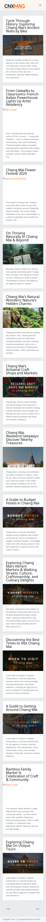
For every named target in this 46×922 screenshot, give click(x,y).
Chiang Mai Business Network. (30, 919)
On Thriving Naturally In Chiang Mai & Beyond (22, 236)
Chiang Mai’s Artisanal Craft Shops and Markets (21, 369)
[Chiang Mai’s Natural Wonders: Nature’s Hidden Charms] (23, 317)
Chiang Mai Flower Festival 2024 (21, 172)
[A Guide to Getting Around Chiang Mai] (23, 724)
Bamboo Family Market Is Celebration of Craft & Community (22, 774)
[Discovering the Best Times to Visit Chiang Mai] (23, 660)
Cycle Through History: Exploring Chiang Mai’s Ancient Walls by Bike (23, 25)
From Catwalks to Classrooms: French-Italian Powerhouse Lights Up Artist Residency (22, 97)
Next (37, 909)
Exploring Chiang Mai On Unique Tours (20, 845)
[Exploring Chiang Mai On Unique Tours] (23, 863)
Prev (8, 909)
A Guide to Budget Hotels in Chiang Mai (22, 501)
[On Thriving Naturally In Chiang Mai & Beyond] (23, 254)
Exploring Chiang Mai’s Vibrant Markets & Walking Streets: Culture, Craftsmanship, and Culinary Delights (22, 571)
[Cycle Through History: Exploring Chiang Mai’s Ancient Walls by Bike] (23, 45)
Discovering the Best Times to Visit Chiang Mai (23, 643)
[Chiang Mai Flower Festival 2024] (23, 187)
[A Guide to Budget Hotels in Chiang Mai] (23, 517)
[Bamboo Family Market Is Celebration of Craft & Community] (23, 793)
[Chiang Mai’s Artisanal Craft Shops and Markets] (23, 387)
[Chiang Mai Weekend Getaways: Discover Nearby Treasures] (23, 457)
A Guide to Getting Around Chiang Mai (21, 708)
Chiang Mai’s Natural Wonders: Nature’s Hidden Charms (23, 300)
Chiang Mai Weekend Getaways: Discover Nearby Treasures (22, 437)
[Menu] (40, 5)
